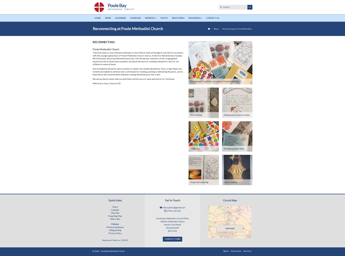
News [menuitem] (108, 18)
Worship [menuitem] (149, 18)
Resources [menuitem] (194, 18)
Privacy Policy (115, 233)
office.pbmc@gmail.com (173, 207)
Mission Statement (115, 227)
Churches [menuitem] (135, 18)
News (216, 29)
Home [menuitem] (98, 18)
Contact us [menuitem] (212, 18)
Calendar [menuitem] (120, 18)
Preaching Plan (115, 216)
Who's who (115, 219)
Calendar (115, 210)
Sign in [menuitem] (226, 251)
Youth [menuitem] (164, 18)
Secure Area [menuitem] (236, 251)
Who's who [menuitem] (178, 18)
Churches (115, 213)
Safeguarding (115, 230)
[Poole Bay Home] (99, 7)
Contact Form (172, 239)
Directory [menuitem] (247, 251)
